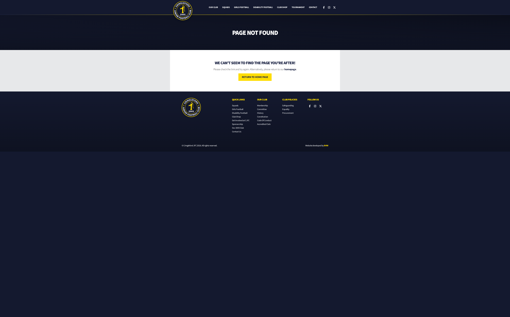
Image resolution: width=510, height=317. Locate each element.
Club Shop (282, 7)
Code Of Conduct (264, 120)
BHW (326, 145)
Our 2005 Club (238, 128)
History (260, 113)
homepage (290, 69)
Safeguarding (288, 105)
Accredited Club (263, 124)
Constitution (262, 116)
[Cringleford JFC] (182, 7)
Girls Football (241, 7)
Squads (226, 7)
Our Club (213, 7)
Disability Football (263, 7)
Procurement (288, 113)
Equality (285, 109)
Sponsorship (237, 124)
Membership (262, 105)
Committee (262, 109)
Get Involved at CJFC (240, 120)
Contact (313, 7)
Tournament (298, 7)
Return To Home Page (255, 77)
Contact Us (236, 131)
